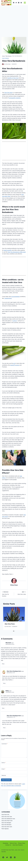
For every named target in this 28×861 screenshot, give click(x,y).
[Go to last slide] (5, 618)
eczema (17, 365)
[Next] (23, 618)
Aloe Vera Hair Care (7, 816)
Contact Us (8, 845)
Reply (3, 663)
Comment (5, 743)
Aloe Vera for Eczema (5, 594)
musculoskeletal (15, 296)
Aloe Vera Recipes (6, 822)
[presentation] (14, 614)
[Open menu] (24, 2)
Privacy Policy (21, 843)
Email (3, 769)
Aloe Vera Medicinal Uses (8, 818)
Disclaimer (5, 843)
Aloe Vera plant (8, 92)
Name (4, 762)
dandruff (12, 365)
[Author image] (3, 64)
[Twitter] (16, 2)
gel (14, 363)
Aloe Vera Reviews (6, 824)
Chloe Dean (8, 64)
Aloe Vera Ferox (10, 624)
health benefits (8, 250)
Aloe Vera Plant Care (7, 820)
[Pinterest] (21, 2)
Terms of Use (13, 843)
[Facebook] (13, 2)
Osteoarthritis (8, 298)
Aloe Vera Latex (22, 593)
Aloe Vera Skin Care (7, 826)
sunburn (15, 320)
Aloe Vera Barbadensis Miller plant (17, 252)
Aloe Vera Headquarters (14, 671)
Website (4, 775)
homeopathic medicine (15, 98)
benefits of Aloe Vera (12, 78)
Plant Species (5, 58)
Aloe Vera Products (18, 845)
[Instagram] (18, 2)
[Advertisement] (14, 20)
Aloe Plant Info (5, 814)
